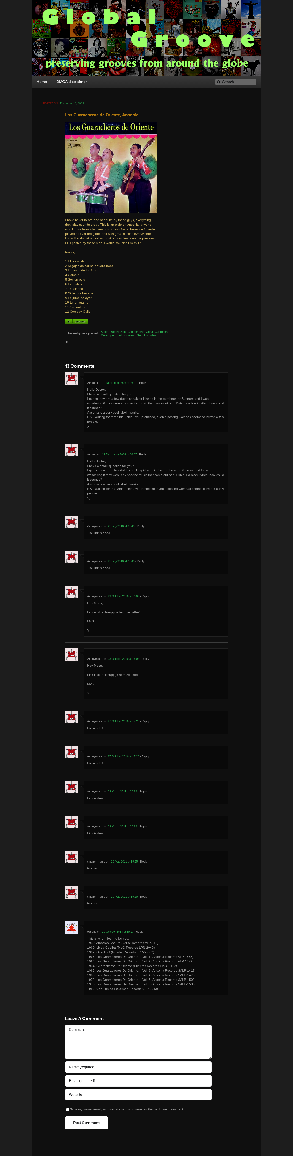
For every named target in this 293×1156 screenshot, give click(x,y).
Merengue (107, 335)
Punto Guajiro (125, 335)
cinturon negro (96, 861)
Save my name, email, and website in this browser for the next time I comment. (127, 1109)
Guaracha (161, 332)
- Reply (141, 382)
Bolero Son (118, 332)
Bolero (105, 332)
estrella (91, 931)
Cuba (149, 332)
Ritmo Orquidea (146, 335)
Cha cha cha (136, 332)
